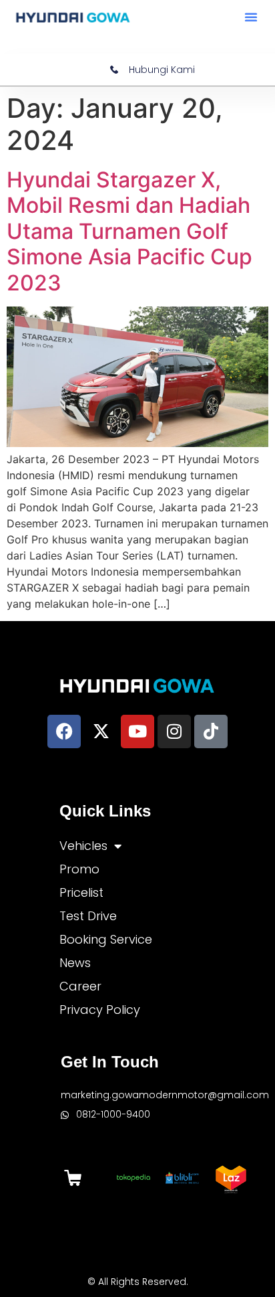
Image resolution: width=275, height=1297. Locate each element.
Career (80, 986)
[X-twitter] (100, 731)
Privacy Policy (99, 1009)
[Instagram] (174, 731)
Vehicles (83, 845)
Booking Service (105, 939)
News (75, 962)
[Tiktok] (211, 731)
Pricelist (81, 892)
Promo (79, 869)
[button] (251, 17)
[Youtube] (137, 731)
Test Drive (88, 915)
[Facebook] (64, 731)
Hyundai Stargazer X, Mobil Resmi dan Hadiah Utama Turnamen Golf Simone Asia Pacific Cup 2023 (129, 231)
